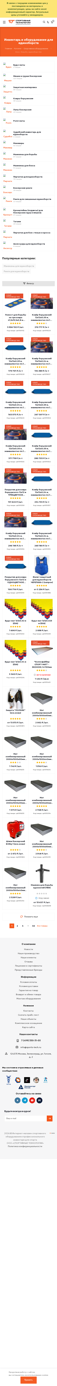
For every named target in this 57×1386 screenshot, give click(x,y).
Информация (28, 976)
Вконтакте (17, 1100)
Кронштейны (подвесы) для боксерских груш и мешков (28, 211)
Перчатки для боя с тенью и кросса (31, 233)
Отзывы (28, 961)
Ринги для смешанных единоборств (32, 199)
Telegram (25, 1100)
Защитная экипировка (25, 87)
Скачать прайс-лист (28, 1015)
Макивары (18, 143)
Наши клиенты (28, 957)
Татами (17, 221)
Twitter (39, 1100)
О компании (29, 944)
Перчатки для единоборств (27, 177)
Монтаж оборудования (29, 998)
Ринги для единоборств (16, 271)
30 (33, 926)
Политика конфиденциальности (25, 1146)
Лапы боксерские (22, 110)
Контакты (28, 1010)
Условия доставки (28, 986)
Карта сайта (28, 1027)
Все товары (42, 926)
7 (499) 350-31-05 (31, 1040)
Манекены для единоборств (19, 266)
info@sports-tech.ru (30, 1047)
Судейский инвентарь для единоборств (27, 133)
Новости (28, 949)
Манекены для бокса (24, 166)
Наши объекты (28, 1019)
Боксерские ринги (22, 188)
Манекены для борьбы (25, 154)
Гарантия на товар (28, 990)
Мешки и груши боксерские (27, 76)
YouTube (32, 1100)
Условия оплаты (28, 982)
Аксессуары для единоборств (29, 244)
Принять (28, 1380)
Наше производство (28, 953)
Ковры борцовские (23, 98)
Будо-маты (19, 65)
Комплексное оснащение (28, 1023)
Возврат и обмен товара (28, 994)
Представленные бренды (28, 970)
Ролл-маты (19, 121)
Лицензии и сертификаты (28, 965)
